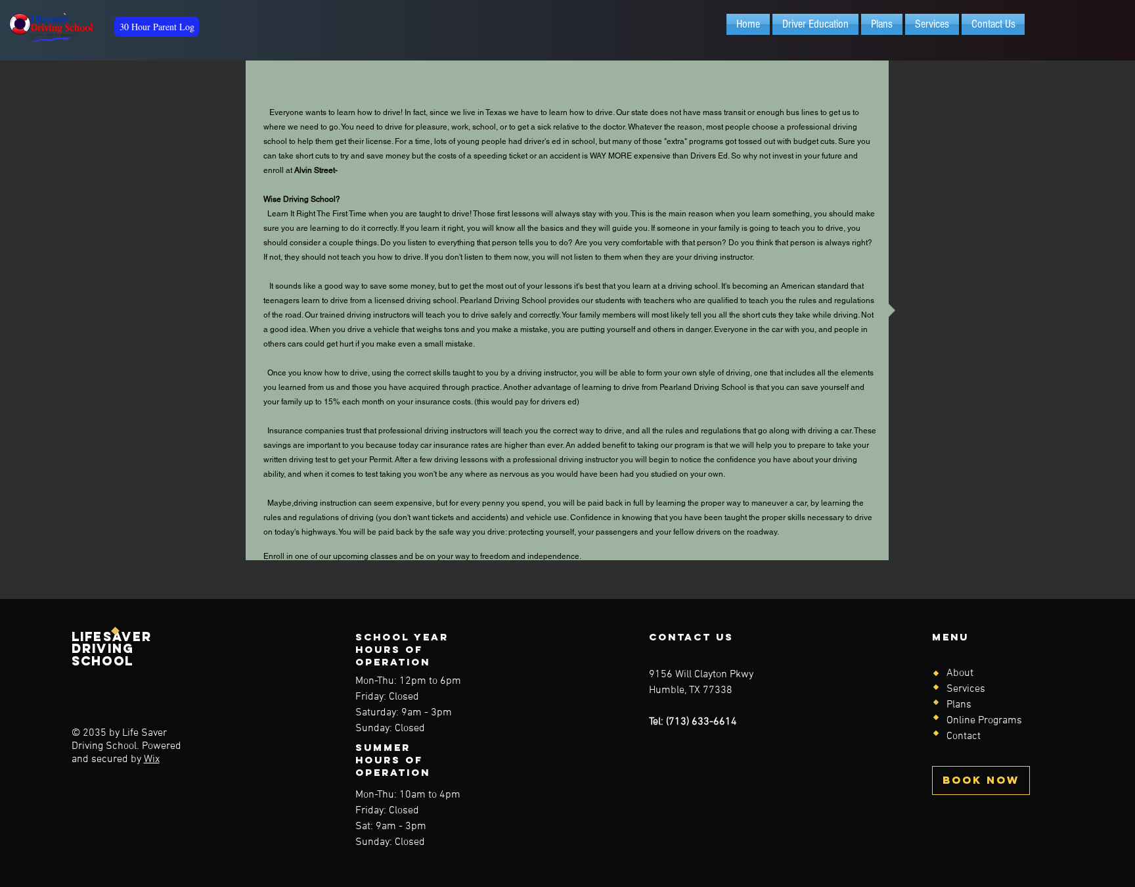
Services (965, 689)
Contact (963, 736)
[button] (815, 24)
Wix (152, 759)
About (959, 673)
